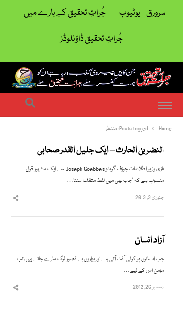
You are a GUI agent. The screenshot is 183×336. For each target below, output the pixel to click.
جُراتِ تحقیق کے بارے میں (65, 13)
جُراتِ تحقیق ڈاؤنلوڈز (92, 38)
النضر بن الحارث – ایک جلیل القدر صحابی (100, 150)
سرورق (155, 13)
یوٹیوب (129, 13)
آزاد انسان (149, 240)
